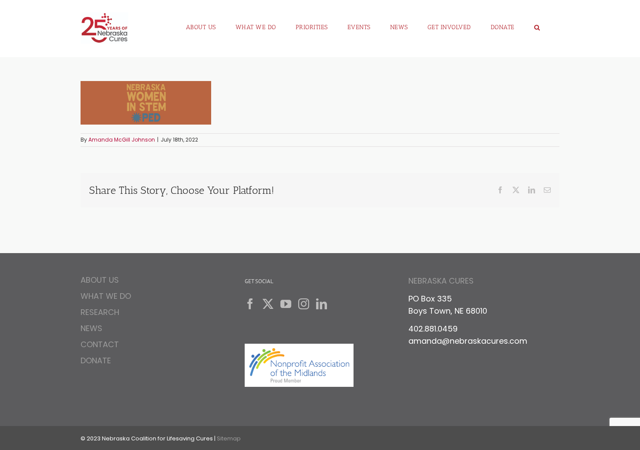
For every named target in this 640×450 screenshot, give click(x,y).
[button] (537, 24)
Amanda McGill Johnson (121, 139)
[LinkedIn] (321, 303)
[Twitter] (268, 303)
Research (100, 312)
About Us (100, 281)
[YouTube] (285, 303)
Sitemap (229, 438)
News (91, 328)
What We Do (106, 296)
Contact (100, 344)
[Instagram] (303, 303)
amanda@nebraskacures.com (467, 340)
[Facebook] (250, 303)
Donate (96, 360)
